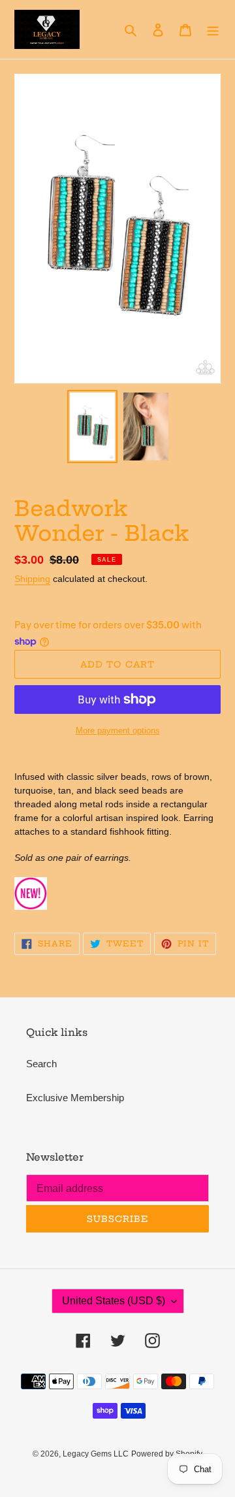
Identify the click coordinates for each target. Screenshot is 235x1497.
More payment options (118, 730)
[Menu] (213, 30)
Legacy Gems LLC (96, 1453)
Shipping (32, 578)
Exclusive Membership (75, 1097)
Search (41, 1063)
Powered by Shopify (166, 1453)
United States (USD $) (113, 1300)
